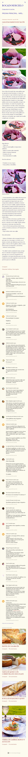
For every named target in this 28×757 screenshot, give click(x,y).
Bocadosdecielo (12, 5)
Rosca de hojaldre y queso (13, 698)
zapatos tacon (16, 610)
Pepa (7, 360)
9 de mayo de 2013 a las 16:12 (11, 412)
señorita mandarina (10, 291)
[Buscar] (25, 2)
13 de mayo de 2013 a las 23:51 (11, 571)
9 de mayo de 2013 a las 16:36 (11, 442)
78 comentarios (13, 649)
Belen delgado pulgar (11, 401)
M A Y (7, 523)
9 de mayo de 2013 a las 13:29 (11, 312)
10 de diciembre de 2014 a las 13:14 (12, 620)
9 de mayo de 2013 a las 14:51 (11, 363)
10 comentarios (12, 744)
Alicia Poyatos (9, 388)
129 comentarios (13, 676)
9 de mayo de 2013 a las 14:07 (11, 356)
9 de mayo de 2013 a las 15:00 (11, 397)
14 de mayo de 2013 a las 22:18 (11, 581)
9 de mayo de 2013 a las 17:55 (11, 455)
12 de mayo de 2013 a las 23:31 (11, 559)
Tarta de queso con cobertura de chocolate (13, 673)
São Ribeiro (8, 367)
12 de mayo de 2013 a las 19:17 (11, 544)
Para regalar (15, 269)
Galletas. (10, 269)
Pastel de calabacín (10, 646)
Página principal (9, 13)
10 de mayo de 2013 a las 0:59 (11, 504)
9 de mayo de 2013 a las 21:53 (11, 476)
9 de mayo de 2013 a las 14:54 (11, 374)
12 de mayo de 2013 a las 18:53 (11, 530)
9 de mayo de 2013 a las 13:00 (11, 287)
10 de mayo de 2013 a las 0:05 (11, 488)
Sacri (7, 508)
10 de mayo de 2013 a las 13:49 (11, 519)
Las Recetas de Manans (11, 416)
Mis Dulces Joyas (10, 492)
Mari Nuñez (8, 575)
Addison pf (8, 600)
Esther (7, 377)
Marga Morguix (9, 547)
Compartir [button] (4, 266)
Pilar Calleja (8, 585)
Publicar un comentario (7, 623)
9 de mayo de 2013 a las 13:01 (11, 299)
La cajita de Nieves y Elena (12, 446)
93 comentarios (13, 701)
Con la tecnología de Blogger (15, 752)
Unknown (8, 303)
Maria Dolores (9, 479)
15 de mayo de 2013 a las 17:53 (11, 597)
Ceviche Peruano (10, 500)
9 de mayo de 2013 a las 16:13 (11, 420)
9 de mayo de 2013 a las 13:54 (11, 339)
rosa (7, 459)
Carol (7, 563)
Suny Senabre (9, 329)
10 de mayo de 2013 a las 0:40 (11, 496)
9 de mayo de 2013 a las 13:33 (11, 325)
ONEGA (8, 343)
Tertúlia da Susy (9, 276)
